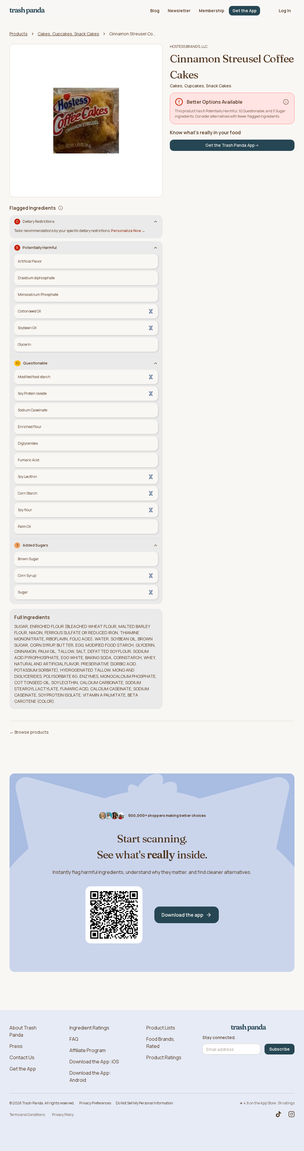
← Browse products (29, 732)
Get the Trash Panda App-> (232, 145)
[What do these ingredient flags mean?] (61, 208)
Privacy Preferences (95, 1103)
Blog (154, 10)
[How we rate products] (285, 101)
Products (19, 34)
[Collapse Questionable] (155, 363)
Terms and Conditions (27, 1114)
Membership (211, 10)
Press (16, 1046)
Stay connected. (218, 1037)
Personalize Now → (128, 230)
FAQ (73, 1039)
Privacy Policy (63, 1114)
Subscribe (279, 1049)
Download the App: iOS (94, 1061)
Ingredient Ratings (89, 1027)
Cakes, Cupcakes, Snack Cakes (68, 34)
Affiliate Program (87, 1050)
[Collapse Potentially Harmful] (155, 247)
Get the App (244, 10)
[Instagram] (291, 1114)
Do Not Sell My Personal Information (144, 1103)
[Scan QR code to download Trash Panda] (114, 914)
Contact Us (22, 1057)
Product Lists (160, 1027)
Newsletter (179, 10)
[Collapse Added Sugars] (155, 545)
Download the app (182, 915)
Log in (285, 10)
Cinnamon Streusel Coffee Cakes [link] (133, 34)
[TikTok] (278, 1114)
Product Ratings (163, 1057)
